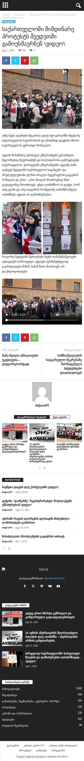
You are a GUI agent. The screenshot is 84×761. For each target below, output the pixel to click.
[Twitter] (15, 60)
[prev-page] (40, 468)
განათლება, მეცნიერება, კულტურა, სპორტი (31, 701)
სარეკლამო (58, 750)
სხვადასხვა (19, 14)
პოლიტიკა (9, 707)
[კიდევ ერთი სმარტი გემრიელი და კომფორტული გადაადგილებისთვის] (14, 432)
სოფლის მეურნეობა (15, 725)
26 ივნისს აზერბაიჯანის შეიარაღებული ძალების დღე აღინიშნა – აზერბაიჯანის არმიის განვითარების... (51, 636)
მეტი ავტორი (60, 417)
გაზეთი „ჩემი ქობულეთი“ (63, 745)
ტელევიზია (13, 745)
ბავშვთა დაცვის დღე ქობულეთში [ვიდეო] (30, 487)
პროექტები (25, 750)
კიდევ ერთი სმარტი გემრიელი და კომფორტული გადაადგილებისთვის (14, 448)
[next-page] (44, 468)
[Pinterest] (25, 60)
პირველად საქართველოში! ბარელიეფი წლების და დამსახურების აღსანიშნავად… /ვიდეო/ (53, 657)
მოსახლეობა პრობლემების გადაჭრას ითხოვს (33, 536)
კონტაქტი (41, 750)
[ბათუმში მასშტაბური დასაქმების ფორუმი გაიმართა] (69, 432)
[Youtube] (59, 586)
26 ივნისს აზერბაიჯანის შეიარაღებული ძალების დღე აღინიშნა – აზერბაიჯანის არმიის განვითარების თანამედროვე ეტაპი (41, 453)
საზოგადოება (11, 688)
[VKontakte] (51, 586)
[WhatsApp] (34, 60)
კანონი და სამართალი (17, 713)
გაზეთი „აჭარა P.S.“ (34, 745)
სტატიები (8, 719)
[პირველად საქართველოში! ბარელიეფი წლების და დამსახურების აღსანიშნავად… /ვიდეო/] (12, 659)
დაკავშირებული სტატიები (31, 417)
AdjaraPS (42, 405)
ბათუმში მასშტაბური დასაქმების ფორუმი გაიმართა (68, 447)
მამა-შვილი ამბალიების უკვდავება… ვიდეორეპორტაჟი (20, 359)
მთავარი (6, 14)
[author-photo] (42, 391)
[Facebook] (6, 60)
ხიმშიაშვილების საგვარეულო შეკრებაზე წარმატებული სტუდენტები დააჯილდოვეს (64, 363)
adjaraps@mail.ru (54, 578)
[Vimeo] (42, 586)
